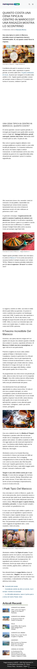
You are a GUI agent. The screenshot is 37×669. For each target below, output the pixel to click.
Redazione (27, 666)
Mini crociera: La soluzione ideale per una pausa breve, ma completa (19, 644)
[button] (29, 4)
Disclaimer (20, 666)
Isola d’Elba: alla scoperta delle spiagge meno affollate (18, 627)
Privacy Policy (11, 666)
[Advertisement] (18, 103)
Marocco (13, 258)
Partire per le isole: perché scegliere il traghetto (19, 635)
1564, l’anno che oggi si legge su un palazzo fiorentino (18, 611)
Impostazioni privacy (31, 667)
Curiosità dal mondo (11, 586)
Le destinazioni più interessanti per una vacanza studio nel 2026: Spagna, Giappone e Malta (18, 654)
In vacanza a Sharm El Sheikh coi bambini (17, 619)
